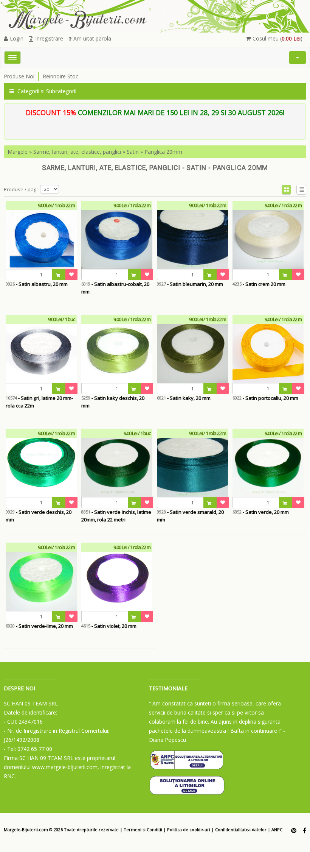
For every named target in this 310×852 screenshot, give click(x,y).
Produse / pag (20, 189)
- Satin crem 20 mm (258, 284)
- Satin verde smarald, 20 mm (190, 516)
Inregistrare (49, 38)
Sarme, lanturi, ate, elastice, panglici (77, 151)
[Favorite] (71, 274)
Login (16, 38)
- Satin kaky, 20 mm (184, 398)
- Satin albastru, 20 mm (37, 284)
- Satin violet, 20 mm (108, 626)
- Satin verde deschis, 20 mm (38, 516)
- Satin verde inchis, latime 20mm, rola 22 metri (116, 516)
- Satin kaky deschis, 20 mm (112, 402)
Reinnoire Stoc (60, 76)
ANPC (276, 829)
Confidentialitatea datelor (241, 829)
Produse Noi (19, 76)
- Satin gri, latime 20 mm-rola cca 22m (39, 402)
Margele (18, 151)
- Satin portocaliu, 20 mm (265, 398)
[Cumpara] (59, 274)
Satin (133, 151)
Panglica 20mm (163, 151)
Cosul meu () (277, 38)
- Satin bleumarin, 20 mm (190, 284)
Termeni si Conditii (143, 829)
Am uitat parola (92, 38)
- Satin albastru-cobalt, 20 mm (115, 288)
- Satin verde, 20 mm (260, 512)
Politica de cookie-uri (188, 829)
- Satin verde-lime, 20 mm (39, 626)
